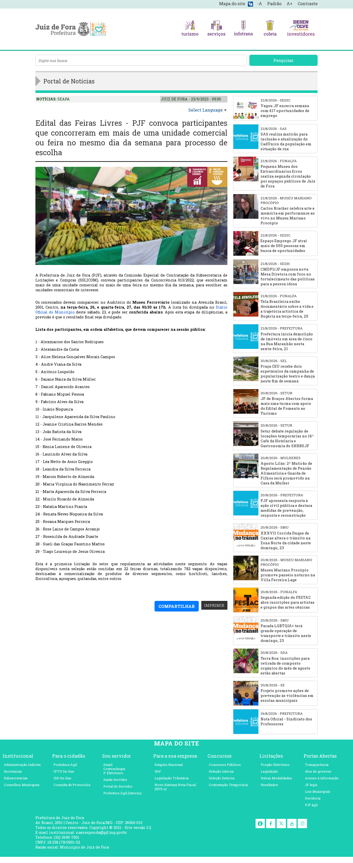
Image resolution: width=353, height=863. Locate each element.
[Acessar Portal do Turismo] (190, 29)
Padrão (274, 3)
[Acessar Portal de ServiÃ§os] (216, 29)
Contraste (308, 3)
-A (259, 3)
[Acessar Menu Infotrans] (243, 29)
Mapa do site (232, 3)
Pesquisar (283, 60)
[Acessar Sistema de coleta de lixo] (270, 29)
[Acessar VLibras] (250, 4)
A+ (290, 3)
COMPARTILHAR (176, 606)
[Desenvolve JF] (301, 29)
